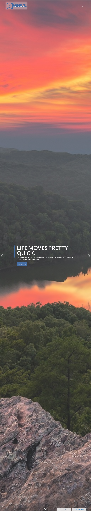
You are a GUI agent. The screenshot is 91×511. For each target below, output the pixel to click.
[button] (53, 6)
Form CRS (64, 509)
